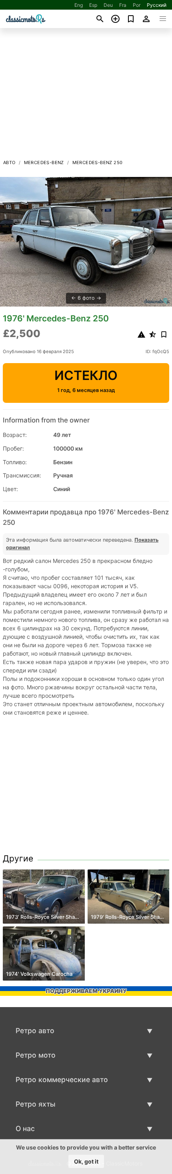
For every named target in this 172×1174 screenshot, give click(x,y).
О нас (25, 1128)
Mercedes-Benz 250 (97, 162)
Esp (93, 5)
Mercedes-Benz (44, 162)
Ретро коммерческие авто (62, 1079)
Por (136, 5)
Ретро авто (35, 1030)
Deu (108, 5)
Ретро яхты (36, 1104)
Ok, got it (86, 1161)
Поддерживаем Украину (86, 990)
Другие (18, 858)
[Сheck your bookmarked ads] (131, 18)
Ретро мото (36, 1055)
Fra (122, 5)
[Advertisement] (86, 96)
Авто (9, 162)
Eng (78, 5)
